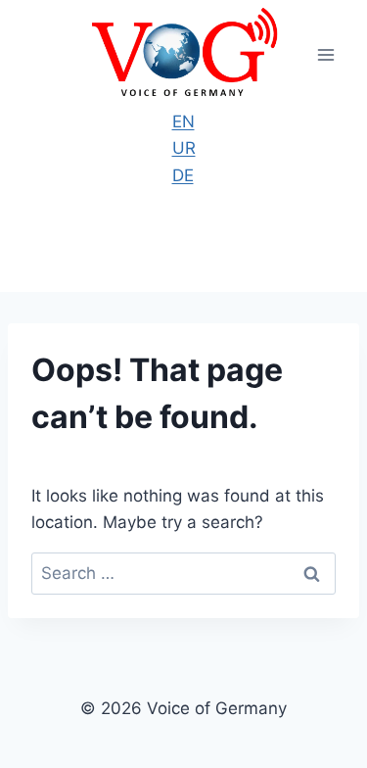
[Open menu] (325, 54)
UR (184, 148)
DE (183, 175)
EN (183, 121)
